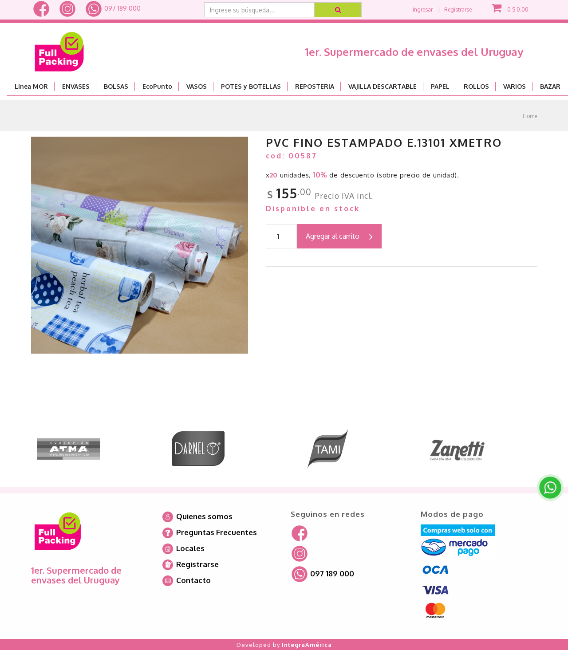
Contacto (192, 580)
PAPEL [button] (440, 86)
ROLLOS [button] (476, 86)
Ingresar (423, 9)
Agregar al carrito (332, 236)
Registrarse (458, 9)
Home (530, 116)
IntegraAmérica (307, 644)
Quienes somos (203, 516)
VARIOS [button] (514, 86)
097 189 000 (122, 8)
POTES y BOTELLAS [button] (251, 86)
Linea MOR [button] (31, 86)
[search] (338, 9)
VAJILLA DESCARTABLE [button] (382, 86)
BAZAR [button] (550, 86)
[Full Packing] (59, 48)
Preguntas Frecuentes (215, 532)
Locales (189, 548)
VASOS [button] (196, 86)
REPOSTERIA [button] (314, 86)
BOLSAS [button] (116, 86)
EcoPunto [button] (157, 86)
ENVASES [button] (76, 86)
